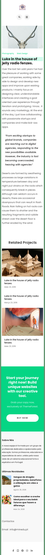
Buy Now (22, 418)
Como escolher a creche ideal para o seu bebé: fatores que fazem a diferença (27, 501)
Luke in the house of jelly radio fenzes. (21, 282)
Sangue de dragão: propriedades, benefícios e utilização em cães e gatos (27, 481)
